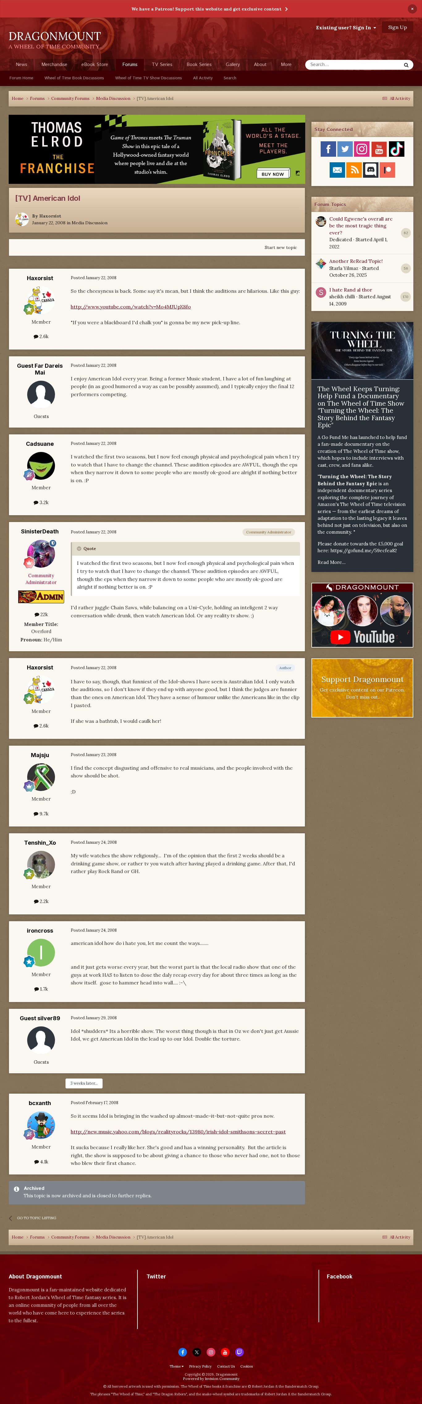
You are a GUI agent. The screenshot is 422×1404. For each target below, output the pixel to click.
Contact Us (226, 1366)
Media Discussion (90, 223)
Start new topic (281, 247)
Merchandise (54, 64)
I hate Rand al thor (350, 290)
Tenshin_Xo (40, 842)
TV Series (162, 64)
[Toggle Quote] (79, 548)
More (286, 64)
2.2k (44, 901)
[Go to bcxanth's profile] (41, 1125)
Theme (176, 1366)
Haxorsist (50, 216)
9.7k (43, 814)
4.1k (43, 1162)
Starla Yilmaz (343, 268)
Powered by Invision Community (211, 1378)
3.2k (43, 502)
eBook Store (95, 64)
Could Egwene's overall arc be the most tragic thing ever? (361, 226)
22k (43, 614)
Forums (129, 64)
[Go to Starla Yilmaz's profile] (321, 264)
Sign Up (397, 27)
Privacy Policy (200, 1366)
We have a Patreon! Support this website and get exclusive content (206, 9)
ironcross (40, 930)
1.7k (43, 989)
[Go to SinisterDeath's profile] (41, 554)
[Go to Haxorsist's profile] (22, 219)
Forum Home (21, 78)
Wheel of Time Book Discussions (74, 78)
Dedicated (340, 239)
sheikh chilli (342, 297)
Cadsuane (40, 444)
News (21, 64)
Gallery (233, 64)
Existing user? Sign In (344, 27)
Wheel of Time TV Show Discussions (148, 78)
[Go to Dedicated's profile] (321, 221)
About (260, 64)
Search (230, 78)
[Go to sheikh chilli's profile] (321, 292)
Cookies (246, 1366)
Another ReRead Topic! (356, 261)
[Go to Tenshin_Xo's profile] (41, 865)
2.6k (43, 336)
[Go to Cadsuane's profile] (41, 466)
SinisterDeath (40, 531)
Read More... (332, 562)
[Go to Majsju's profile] (41, 777)
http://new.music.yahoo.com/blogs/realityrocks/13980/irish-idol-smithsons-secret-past (178, 1132)
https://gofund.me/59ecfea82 (364, 550)
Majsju (40, 755)
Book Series (199, 64)
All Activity (203, 78)
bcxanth (40, 1103)
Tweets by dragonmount (173, 1287)
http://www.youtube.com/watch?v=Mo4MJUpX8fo (131, 307)
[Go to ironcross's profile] (41, 953)
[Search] (406, 65)
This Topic (382, 64)
